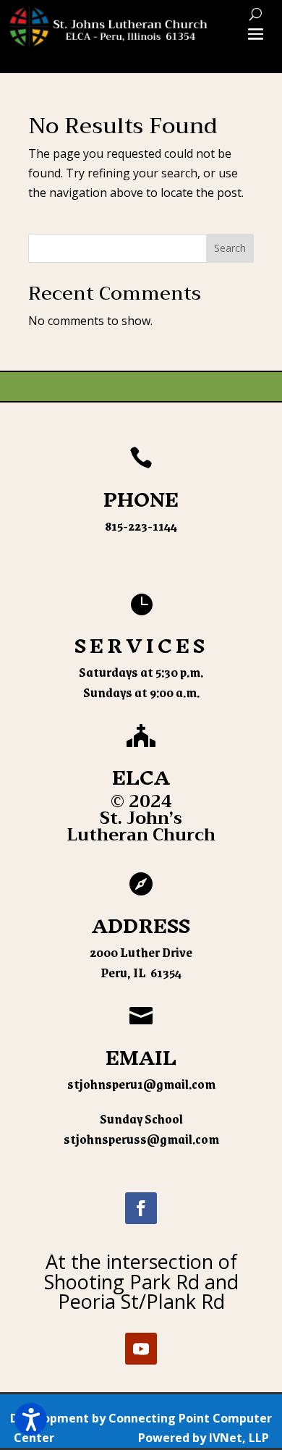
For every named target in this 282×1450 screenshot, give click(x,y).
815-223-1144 (141, 525)
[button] (30, 1419)
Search (230, 248)
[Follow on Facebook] (141, 1208)
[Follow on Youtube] (141, 1349)
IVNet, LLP (239, 1438)
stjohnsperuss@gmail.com (141, 1139)
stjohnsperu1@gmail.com (141, 1084)
